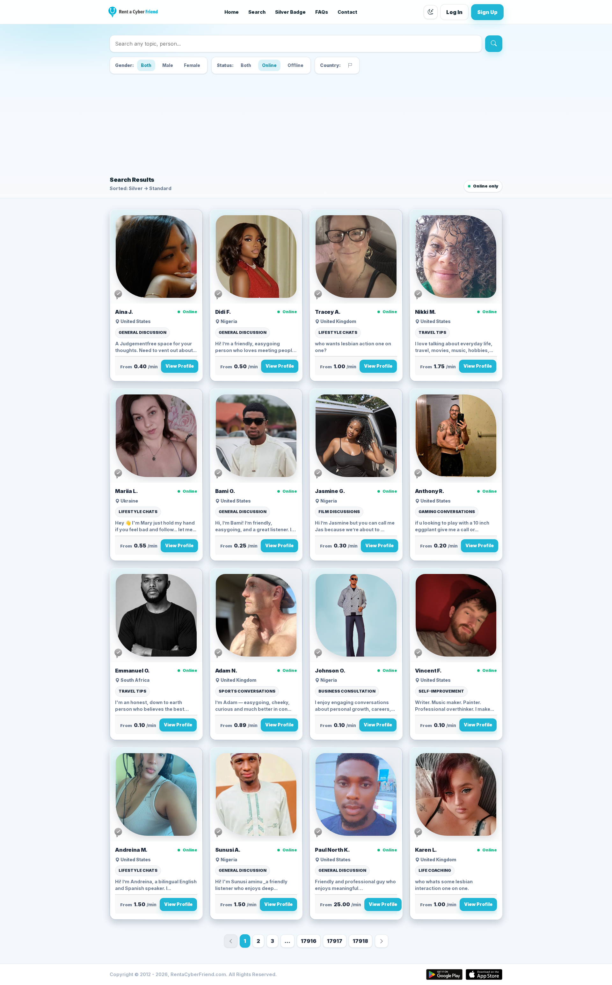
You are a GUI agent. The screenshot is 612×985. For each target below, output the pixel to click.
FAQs (321, 12)
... (287, 941)
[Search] (493, 43)
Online (269, 65)
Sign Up (487, 12)
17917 (334, 941)
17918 (360, 941)
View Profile (179, 366)
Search (257, 12)
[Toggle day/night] (431, 12)
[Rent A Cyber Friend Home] (133, 12)
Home (231, 12)
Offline (295, 65)
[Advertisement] (306, 123)
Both (146, 65)
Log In (454, 12)
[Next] (381, 941)
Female (192, 65)
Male (167, 65)
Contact (347, 12)
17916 (309, 941)
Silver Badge (290, 12)
